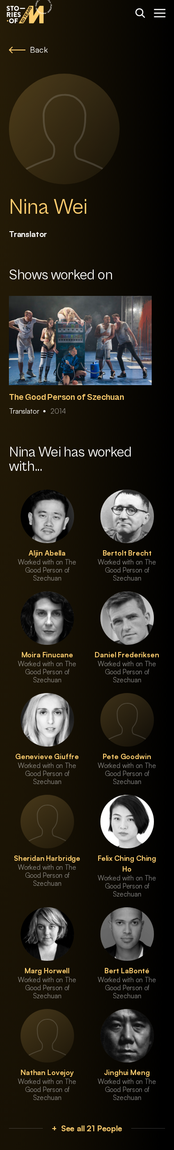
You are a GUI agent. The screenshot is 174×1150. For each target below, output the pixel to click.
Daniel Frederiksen (127, 654)
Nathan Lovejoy (47, 1072)
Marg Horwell (47, 970)
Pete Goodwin (127, 756)
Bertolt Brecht (127, 552)
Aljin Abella (47, 552)
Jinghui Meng (126, 1072)
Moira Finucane (47, 654)
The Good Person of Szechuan (66, 397)
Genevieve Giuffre (47, 756)
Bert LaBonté (126, 970)
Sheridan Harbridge (47, 858)
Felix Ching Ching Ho (127, 863)
